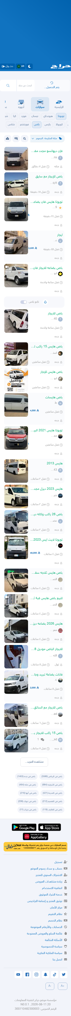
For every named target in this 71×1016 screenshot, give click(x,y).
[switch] (23, 302)
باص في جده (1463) (26, 776)
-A (49, 986)
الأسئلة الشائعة (53, 940)
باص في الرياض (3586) (52, 776)
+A (62, 986)
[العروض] (7, 138)
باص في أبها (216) (28, 793)
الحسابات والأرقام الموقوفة (46, 927)
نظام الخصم (55, 921)
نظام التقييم (55, 914)
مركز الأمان (56, 908)
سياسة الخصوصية (51, 947)
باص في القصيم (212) (52, 801)
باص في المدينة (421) (52, 793)
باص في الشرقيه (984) (52, 785)
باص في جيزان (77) (28, 809)
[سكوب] (16, 138)
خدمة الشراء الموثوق (50, 895)
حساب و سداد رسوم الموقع (46, 869)
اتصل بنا (57, 960)
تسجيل (58, 862)
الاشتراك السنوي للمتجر (49, 875)
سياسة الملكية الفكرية (49, 953)
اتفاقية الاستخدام (52, 888)
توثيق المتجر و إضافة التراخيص (44, 901)
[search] (8, 85)
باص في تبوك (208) (27, 801)
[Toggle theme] (29, 66)
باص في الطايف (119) (52, 809)
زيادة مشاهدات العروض (48, 882)
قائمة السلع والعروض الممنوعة (44, 934)
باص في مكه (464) (27, 785)
